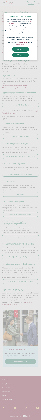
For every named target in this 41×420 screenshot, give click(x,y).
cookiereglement (20, 44)
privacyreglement (22, 42)
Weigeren (20, 55)
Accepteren (20, 49)
